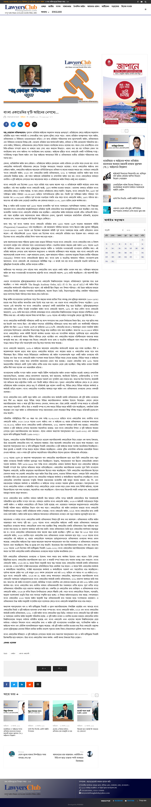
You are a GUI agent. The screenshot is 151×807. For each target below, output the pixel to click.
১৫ (142, 248)
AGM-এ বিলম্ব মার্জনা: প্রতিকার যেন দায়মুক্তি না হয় (62, 730)
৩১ (113, 261)
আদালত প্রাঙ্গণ (93, 6)
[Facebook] (138, 1)
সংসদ (58, 6)
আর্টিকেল (105, 6)
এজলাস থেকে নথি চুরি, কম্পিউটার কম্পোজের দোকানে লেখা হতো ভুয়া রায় (129, 209)
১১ (119, 248)
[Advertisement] (75, 32)
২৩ (106, 257)
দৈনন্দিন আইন (79, 6)
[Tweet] (13, 124)
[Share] (6, 124)
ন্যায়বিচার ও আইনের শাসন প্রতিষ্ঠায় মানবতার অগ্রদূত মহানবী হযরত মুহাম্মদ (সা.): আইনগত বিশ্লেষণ (13, 732)
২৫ (119, 257)
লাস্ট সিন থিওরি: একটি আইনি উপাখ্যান (38, 730)
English (57, 12)
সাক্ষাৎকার (67, 6)
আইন (13, 653)
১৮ (119, 253)
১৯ (125, 253)
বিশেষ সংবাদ (126, 6)
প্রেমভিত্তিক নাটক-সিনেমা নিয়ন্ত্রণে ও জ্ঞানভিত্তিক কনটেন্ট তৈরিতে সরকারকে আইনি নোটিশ (128, 187)
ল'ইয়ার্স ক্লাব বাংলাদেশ (13, 117)
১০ (113, 248)
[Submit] (27, 124)
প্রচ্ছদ (43, 6)
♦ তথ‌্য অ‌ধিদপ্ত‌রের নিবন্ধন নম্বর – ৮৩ (57, 2)
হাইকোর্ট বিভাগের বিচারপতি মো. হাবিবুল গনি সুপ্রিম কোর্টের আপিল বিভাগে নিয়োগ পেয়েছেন (129, 176)
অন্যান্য (44, 12)
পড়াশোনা (115, 6)
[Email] (34, 124)
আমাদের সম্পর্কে (105, 801)
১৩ (131, 248)
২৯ (142, 257)
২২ (142, 253)
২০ (131, 253)
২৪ (113, 257)
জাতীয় (51, 6)
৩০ (106, 261)
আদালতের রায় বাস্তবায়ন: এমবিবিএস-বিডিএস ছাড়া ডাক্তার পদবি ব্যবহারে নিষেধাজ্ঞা (68, 756)
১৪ (136, 248)
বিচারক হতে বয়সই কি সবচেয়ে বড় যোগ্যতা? (87, 730)
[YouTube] (142, 1)
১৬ (107, 253)
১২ (125, 248)
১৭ (112, 253)
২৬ (125, 257)
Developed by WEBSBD (75, 804)
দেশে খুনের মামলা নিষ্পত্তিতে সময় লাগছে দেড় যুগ (32, 755)
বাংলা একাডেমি (24, 653)
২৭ (131, 257)
